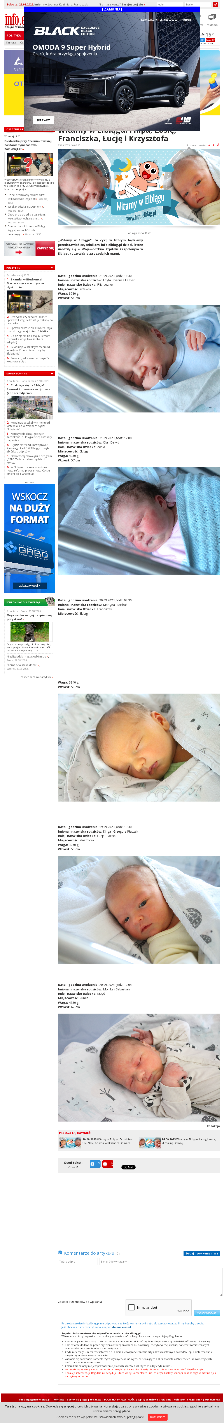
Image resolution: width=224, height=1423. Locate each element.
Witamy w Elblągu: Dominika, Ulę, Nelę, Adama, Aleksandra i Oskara (107, 1141)
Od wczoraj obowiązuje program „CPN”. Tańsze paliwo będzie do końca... (29, 459)
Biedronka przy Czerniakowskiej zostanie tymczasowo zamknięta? (28, 145)
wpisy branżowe (148, 1399)
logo (84, 1399)
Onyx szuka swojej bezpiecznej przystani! (29, 617)
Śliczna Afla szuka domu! (23, 665)
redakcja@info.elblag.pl (34, 1399)
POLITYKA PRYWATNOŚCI (119, 1399)
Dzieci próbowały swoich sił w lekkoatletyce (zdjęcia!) (26, 197)
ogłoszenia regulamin (188, 1399)
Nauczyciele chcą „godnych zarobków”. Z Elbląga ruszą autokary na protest (29, 437)
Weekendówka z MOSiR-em (25, 207)
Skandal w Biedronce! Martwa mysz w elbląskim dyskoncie (25, 283)
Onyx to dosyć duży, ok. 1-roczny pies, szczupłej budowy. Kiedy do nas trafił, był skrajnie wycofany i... (29, 647)
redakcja (96, 1399)
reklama (166, 1399)
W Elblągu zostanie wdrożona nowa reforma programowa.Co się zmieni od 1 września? (28, 470)
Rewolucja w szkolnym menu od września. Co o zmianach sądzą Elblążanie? (28, 350)
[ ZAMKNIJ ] (112, 9)
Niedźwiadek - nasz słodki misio (27, 656)
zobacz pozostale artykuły (36, 676)
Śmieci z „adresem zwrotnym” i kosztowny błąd (28, 359)
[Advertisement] (183, 268)
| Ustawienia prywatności (211, 1401)
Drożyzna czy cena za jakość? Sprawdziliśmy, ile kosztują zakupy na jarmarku (30, 320)
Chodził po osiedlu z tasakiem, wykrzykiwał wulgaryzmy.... (27, 216)
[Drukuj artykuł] (189, 149)
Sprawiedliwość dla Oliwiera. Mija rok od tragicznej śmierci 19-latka (29, 329)
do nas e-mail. (122, 1327)
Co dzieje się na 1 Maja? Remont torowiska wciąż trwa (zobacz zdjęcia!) (28, 339)
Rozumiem (157, 1417)
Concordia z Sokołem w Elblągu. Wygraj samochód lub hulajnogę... (27, 230)
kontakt (59, 1399)
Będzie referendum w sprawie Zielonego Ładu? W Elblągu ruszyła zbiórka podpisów (28, 448)
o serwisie (72, 1399)
